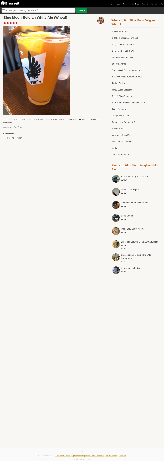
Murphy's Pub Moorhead (123, 57)
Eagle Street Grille (78, 119)
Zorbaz (115, 148)
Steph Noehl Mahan (11, 119)
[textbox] (38, 10)
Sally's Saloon (118, 129)
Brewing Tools (147, 4)
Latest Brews (122, 4)
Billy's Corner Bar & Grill (123, 44)
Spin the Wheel (111, 456)
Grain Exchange (119, 109)
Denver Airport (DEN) (121, 141)
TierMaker (59, 456)
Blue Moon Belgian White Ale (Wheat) (35, 17)
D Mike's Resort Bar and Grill (125, 38)
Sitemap (122, 456)
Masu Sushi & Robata (122, 90)
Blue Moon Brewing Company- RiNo (128, 103)
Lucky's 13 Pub (119, 64)
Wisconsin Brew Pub (121, 135)
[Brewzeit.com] (10, 5)
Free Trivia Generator (95, 456)
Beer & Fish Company (122, 96)
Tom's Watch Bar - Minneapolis (126, 70)
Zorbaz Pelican (119, 83)
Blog (112, 4)
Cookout (67, 456)
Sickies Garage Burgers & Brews (127, 77)
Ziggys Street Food (120, 116)
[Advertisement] (135, 319)
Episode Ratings (79, 456)
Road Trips (134, 4)
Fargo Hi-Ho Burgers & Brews (125, 122)
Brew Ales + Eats (120, 31)
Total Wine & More (120, 154)
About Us (159, 4)
